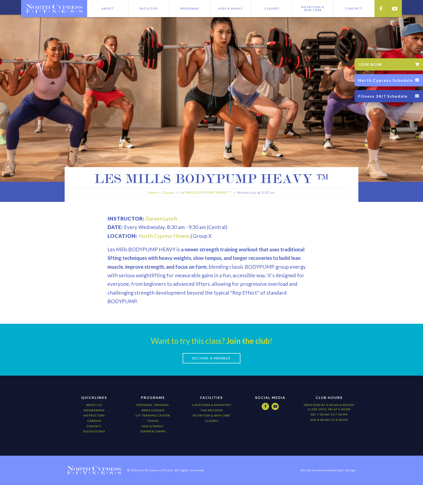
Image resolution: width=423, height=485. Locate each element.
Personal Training (153, 404)
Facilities (149, 8)
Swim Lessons (152, 410)
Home (153, 193)
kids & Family (153, 426)
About (108, 8)
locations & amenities (211, 404)
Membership (94, 410)
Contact (94, 426)
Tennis (153, 420)
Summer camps (152, 431)
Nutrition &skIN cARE (312, 8)
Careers (94, 420)
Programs (189, 8)
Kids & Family (231, 8)
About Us (94, 404)
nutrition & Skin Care (211, 415)
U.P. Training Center (153, 415)
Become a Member (211, 358)
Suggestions (94, 431)
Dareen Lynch (161, 218)
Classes (271, 8)
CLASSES (211, 420)
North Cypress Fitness (164, 236)
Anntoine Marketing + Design (333, 470)
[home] (54, 8)
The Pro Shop (211, 410)
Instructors (94, 415)
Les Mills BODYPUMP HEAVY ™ (206, 193)
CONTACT (353, 8)
